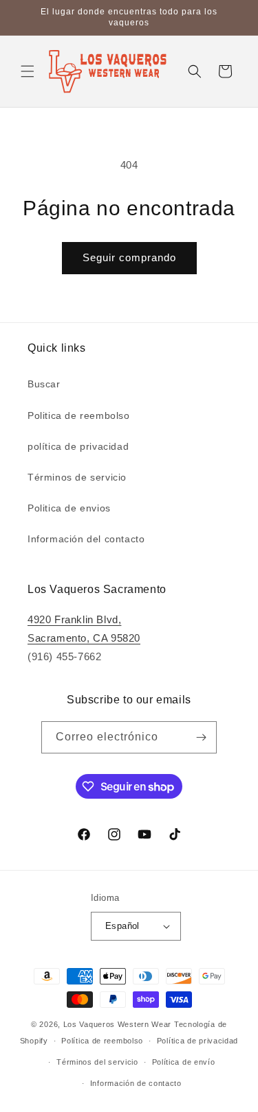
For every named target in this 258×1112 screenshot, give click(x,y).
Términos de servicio (77, 477)
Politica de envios (69, 508)
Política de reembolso (102, 1041)
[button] (27, 71)
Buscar (44, 383)
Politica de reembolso (79, 415)
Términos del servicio (97, 1062)
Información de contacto (136, 1083)
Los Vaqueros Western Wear (117, 1024)
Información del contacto (86, 538)
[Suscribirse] (201, 737)
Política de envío (183, 1062)
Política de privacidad (197, 1041)
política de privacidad (78, 446)
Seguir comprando (129, 257)
